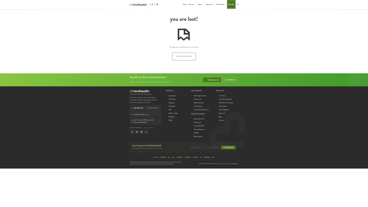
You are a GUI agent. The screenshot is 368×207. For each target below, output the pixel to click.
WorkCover (188, 157)
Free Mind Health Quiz (201, 109)
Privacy (225, 164)
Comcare (195, 157)
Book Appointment (213, 80)
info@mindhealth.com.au (141, 114)
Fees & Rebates (224, 109)
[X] (146, 132)
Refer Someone (199, 102)
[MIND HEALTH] (138, 4)
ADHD (196, 133)
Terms (229, 164)
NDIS (170, 120)
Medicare (172, 117)
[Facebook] (137, 132)
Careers (221, 120)
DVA (173, 157)
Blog (220, 117)
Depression (197, 122)
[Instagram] (132, 132)
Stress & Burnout (199, 129)
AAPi (213, 157)
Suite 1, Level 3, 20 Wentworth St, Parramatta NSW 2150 (143, 121)
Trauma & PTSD (199, 126)
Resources (222, 113)
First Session (223, 106)
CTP (200, 157)
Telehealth (172, 106)
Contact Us (197, 99)
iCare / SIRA (179, 157)
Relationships (198, 136)
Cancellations (235, 164)
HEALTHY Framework (226, 102)
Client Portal (198, 106)
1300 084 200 (231, 80)
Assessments (173, 95)
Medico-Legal (173, 113)
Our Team (222, 95)
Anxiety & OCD (199, 119)
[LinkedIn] (141, 132)
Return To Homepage (184, 56)
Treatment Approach (225, 99)
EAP (170, 109)
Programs (172, 102)
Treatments (172, 99)
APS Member (207, 157)
